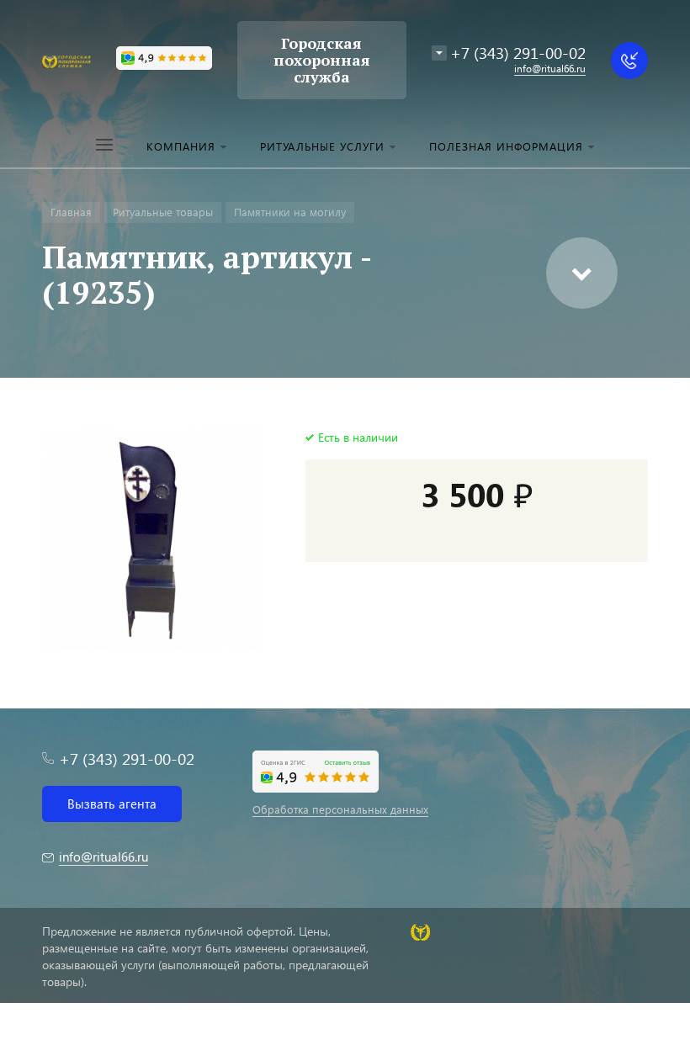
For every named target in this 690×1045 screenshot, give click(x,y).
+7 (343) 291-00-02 (518, 52)
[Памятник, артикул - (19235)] (152, 539)
